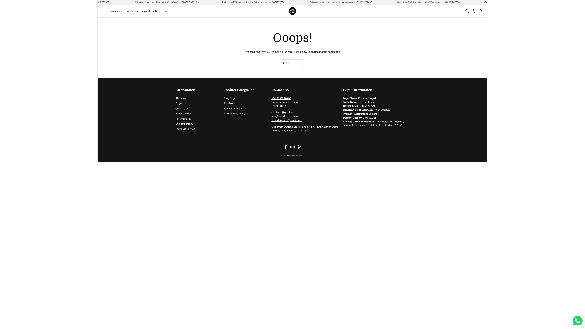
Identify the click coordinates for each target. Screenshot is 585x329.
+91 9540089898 (281, 106)
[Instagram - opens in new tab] (292, 147)
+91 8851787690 (281, 98)
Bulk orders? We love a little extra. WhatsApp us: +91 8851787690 (421, 2)
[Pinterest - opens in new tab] (299, 147)
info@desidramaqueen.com (287, 116)
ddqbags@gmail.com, (284, 112)
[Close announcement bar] (484, 2)
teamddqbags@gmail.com (286, 120)
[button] (105, 11)
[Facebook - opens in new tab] (286, 147)
